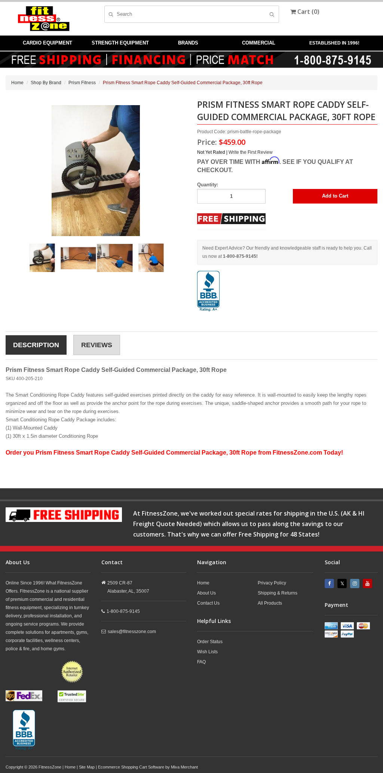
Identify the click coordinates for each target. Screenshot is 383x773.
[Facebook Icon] (330, 583)
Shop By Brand (46, 82)
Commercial (258, 43)
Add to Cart (335, 196)
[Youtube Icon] (368, 583)
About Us (206, 593)
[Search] (271, 14)
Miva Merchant (184, 767)
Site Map (87, 767)
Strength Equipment (120, 43)
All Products (270, 603)
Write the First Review (251, 152)
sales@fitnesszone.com (132, 631)
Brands (188, 43)
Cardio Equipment (47, 43)
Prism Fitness (82, 82)
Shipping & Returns (277, 593)
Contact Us (208, 603)
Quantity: (207, 184)
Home (17, 82)
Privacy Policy (272, 583)
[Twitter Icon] (343, 583)
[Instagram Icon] (355, 583)
